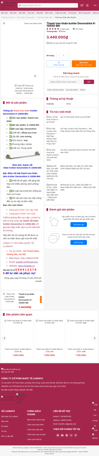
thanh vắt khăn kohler (55, 90)
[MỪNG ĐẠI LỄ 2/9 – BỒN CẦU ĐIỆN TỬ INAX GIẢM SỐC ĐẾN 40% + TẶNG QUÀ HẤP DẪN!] (52, 192)
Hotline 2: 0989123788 (62, 420)
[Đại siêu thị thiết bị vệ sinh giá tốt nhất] (9, 5)
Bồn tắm (13, 13)
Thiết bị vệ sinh (7, 17)
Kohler (82, 90)
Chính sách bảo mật (35, 429)
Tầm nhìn (4, 421)
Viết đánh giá (78, 225)
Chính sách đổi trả (34, 439)
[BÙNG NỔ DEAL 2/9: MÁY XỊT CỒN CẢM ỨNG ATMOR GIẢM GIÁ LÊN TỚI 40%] (52, 172)
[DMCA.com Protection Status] (22, 398)
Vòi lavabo (72, 13)
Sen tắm (31, 13)
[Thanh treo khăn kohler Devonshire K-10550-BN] (18, 90)
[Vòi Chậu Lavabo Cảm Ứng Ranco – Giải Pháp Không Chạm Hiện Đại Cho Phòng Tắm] (52, 136)
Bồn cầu (4, 13)
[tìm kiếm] (19, 5)
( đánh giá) (64, 29)
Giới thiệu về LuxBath (9, 416)
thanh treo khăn (22, 110)
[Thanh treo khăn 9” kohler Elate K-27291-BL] (18, 333)
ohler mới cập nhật (29, 210)
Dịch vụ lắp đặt (7, 436)
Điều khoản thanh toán (36, 420)
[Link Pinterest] (75, 435)
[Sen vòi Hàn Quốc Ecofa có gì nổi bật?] (52, 120)
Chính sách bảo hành (35, 425)
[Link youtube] (62, 435)
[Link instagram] (71, 435)
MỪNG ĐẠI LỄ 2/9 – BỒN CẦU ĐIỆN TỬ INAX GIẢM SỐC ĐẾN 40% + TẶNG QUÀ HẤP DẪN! (78, 187)
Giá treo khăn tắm (44, 17)
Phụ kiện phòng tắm (25, 17)
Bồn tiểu (22, 13)
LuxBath (34, 217)
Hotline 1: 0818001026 (62, 416)
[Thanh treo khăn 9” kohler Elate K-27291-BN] (49, 333)
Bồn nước (49, 13)
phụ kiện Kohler (72, 90)
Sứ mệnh (4, 426)
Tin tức (4, 431)
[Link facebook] (57, 435)
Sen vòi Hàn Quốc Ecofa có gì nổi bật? (75, 117)
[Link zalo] (66, 435)
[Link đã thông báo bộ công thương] (8, 398)
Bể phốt (40, 13)
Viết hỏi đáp (78, 242)
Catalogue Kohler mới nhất (22, 213)
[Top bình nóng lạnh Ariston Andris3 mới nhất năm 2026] (52, 155)
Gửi (89, 82)
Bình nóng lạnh (84, 13)
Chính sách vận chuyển (36, 434)
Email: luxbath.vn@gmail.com (64, 424)
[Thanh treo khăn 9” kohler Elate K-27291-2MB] (81, 333)
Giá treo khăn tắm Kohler (65, 17)
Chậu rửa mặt (60, 13)
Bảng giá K (14, 210)
